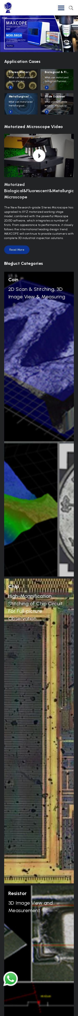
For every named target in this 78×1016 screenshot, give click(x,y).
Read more (16, 250)
